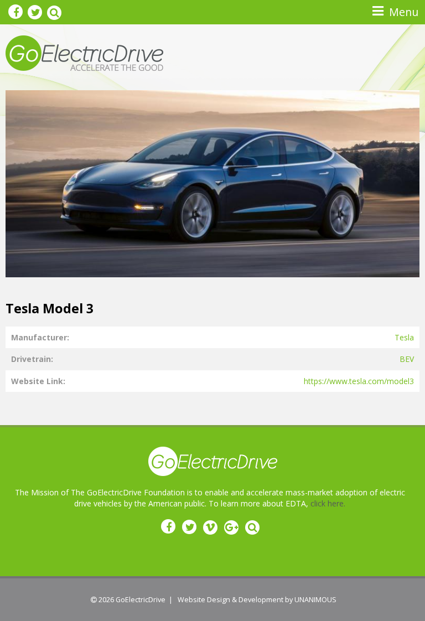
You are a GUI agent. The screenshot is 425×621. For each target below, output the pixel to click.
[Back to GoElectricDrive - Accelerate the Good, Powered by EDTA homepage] (84, 52)
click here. (327, 503)
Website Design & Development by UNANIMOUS (257, 599)
